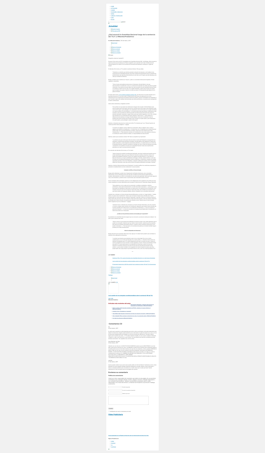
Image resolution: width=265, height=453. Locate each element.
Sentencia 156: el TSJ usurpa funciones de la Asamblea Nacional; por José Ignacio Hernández (133, 258)
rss (111, 445)
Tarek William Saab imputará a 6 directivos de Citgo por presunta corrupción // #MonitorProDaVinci (133, 313)
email (116, 43)
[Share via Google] (115, 49)
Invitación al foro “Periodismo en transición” (121, 311)
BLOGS (112, 19)
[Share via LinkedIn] (116, 52)
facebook (113, 443)
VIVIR (112, 17)
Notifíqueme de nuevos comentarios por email (120, 411)
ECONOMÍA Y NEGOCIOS (117, 12)
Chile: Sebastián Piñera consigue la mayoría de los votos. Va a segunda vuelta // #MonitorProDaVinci (134, 315)
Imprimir (118, 29)
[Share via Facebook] (116, 47)
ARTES (112, 13)
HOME (112, 6)
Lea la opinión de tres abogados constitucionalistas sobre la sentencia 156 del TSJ (131, 261)
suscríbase (113, 446)
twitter (112, 441)
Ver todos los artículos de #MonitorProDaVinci (122, 318)
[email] (113, 43)
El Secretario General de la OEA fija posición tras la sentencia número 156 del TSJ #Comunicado (134, 264)
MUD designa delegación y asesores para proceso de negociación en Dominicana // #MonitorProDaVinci (142, 305)
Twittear (110, 275)
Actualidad (113, 26)
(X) (117, 282)
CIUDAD (113, 10)
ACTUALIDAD (114, 8)
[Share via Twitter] (115, 50)
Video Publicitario (115, 414)
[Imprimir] (113, 29)
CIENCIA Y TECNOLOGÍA (116, 15)
